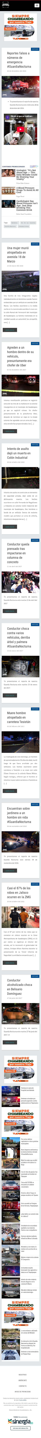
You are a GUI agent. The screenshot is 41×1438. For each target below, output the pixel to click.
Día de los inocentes (28, 223)
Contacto (23, 1386)
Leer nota (10, 330)
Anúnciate (23, 1380)
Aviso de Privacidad (23, 1392)
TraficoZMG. (23, 1400)
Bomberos (15, 223)
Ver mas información (20, 1428)
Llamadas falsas (24, 226)
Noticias (35, 49)
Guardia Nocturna (10, 226)
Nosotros (23, 1375)
